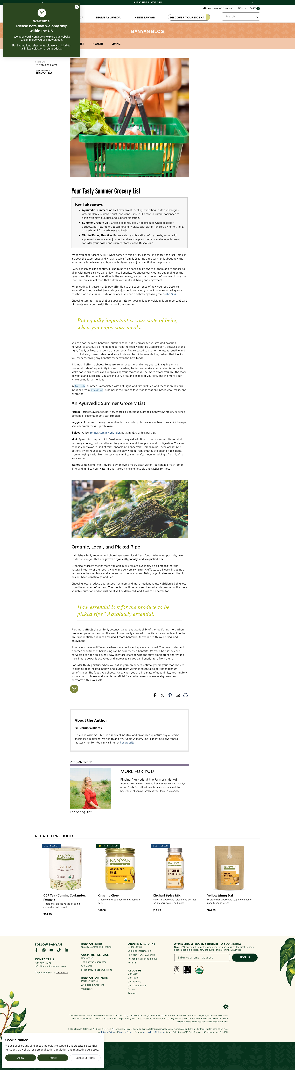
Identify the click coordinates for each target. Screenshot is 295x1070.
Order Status (135, 947)
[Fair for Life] (187, 970)
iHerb (64, 45)
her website (127, 742)
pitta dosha (96, 390)
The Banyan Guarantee (94, 962)
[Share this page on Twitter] (162, 696)
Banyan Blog (147, 31)
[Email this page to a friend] (178, 696)
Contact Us (87, 958)
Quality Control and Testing (96, 947)
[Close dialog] (77, 7)
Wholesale (87, 988)
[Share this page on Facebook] (155, 696)
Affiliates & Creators (92, 984)
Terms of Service (126, 1032)
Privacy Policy (107, 1032)
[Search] (256, 16)
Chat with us (62, 972)
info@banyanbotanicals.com (50, 966)
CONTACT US (44, 959)
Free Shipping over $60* (220, 8)
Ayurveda (79, 386)
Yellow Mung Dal (220, 895)
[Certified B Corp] (176, 970)
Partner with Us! (90, 980)
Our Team (133, 977)
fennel (94, 432)
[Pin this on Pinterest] (170, 696)
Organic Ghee (108, 895)
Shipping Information (139, 950)
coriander (114, 432)
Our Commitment (137, 985)
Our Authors (134, 981)
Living (116, 43)
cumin (103, 432)
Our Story (133, 973)
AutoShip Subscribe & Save (142, 958)
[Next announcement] (252, 2)
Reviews (132, 993)
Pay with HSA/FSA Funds (141, 954)
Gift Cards (86, 965)
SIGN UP (245, 957)
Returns (132, 962)
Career (131, 989)
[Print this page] (185, 696)
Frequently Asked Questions (96, 969)
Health (98, 43)
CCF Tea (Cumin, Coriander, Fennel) (64, 897)
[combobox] (241, 16)
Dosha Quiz (169, 294)
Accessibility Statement (153, 1032)
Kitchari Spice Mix (166, 895)
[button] (255, 8)
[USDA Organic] (199, 970)
